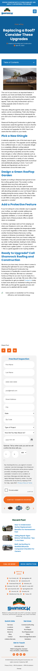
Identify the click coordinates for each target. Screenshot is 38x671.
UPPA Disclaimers (28, 665)
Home (17, 24)
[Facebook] (14, 654)
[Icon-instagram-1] (24, 654)
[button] (35, 11)
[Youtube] (21, 654)
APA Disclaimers (17, 665)
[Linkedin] (17, 654)
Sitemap (19, 668)
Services (27, 621)
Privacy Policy (8, 665)
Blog (21, 24)
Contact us (28, 280)
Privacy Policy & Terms (25, 483)
